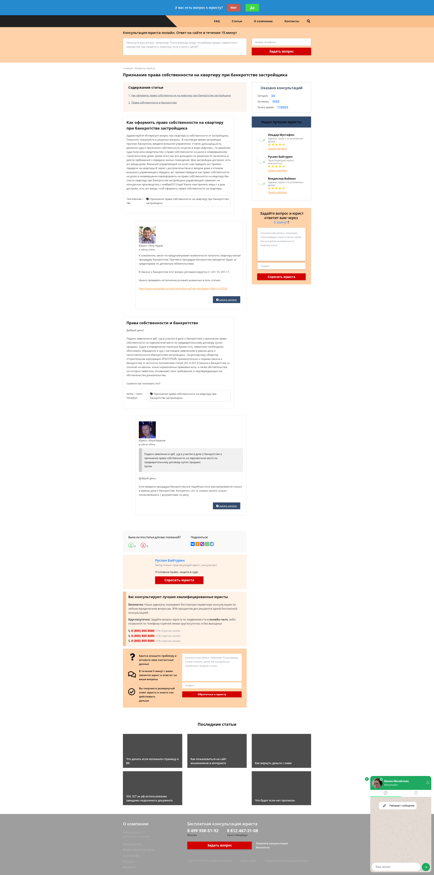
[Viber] (202, 544)
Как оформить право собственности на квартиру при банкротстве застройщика (181, 95)
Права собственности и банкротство (154, 102)
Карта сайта (249, 860)
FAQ (217, 21)
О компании (263, 21)
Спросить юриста (179, 580)
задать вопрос (228, 299)
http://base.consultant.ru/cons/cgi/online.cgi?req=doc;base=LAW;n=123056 (183, 288)
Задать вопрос (281, 51)
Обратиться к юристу (212, 694)
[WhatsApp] (207, 544)
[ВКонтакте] (193, 544)
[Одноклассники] (197, 544)
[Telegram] (212, 544)
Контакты (291, 21)
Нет (233, 7)
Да (252, 7)
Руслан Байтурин (170, 560)
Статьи (237, 21)
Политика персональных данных (286, 860)
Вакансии (129, 867)
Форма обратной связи (138, 849)
